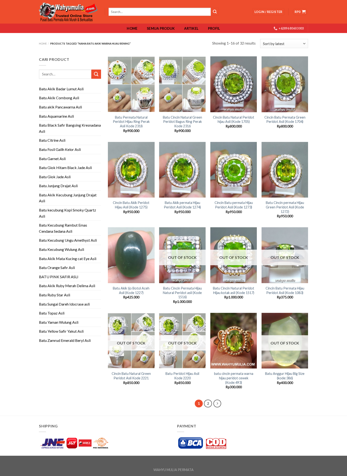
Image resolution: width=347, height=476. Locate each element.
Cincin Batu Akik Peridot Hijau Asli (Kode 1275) (131, 205)
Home (132, 28)
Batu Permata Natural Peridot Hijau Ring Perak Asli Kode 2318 (131, 121)
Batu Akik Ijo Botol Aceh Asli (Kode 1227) (131, 290)
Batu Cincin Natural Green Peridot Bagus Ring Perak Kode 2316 (182, 121)
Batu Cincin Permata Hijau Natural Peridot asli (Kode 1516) (182, 292)
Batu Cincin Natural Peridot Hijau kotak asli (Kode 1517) (233, 290)
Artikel (191, 28)
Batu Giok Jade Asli (55, 176)
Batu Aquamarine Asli (56, 116)
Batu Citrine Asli (52, 140)
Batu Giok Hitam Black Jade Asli (65, 167)
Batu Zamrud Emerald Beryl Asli (65, 340)
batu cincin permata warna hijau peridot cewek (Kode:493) (233, 378)
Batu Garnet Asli (52, 158)
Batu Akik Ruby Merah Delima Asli (67, 285)
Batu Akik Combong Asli (59, 97)
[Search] (215, 12)
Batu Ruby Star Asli (54, 295)
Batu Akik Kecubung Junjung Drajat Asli (68, 198)
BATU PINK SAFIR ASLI (59, 276)
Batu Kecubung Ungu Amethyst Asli (68, 240)
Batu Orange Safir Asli (57, 267)
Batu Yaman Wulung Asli (58, 322)
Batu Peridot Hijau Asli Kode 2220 (182, 376)
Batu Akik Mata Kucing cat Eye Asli (67, 258)
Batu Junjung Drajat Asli (58, 185)
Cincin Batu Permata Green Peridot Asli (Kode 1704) (284, 119)
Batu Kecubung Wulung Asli (61, 249)
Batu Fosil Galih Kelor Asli (60, 149)
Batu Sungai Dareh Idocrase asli (64, 304)
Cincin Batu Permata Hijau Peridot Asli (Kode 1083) (285, 290)
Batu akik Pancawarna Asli (60, 107)
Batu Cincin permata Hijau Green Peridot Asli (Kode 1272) (285, 207)
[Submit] (96, 74)
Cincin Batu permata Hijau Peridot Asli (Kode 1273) (234, 205)
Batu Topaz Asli (51, 313)
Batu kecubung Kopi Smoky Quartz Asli (67, 213)
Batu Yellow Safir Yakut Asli (61, 331)
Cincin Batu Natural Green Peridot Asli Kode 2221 (131, 376)
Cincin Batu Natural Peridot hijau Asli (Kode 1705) (233, 119)
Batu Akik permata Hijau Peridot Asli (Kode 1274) (182, 205)
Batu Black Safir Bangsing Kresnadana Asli (70, 128)
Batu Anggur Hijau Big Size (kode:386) (285, 376)
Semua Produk (161, 28)
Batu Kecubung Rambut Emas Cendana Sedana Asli (63, 228)
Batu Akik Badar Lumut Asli (61, 89)
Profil (214, 28)
